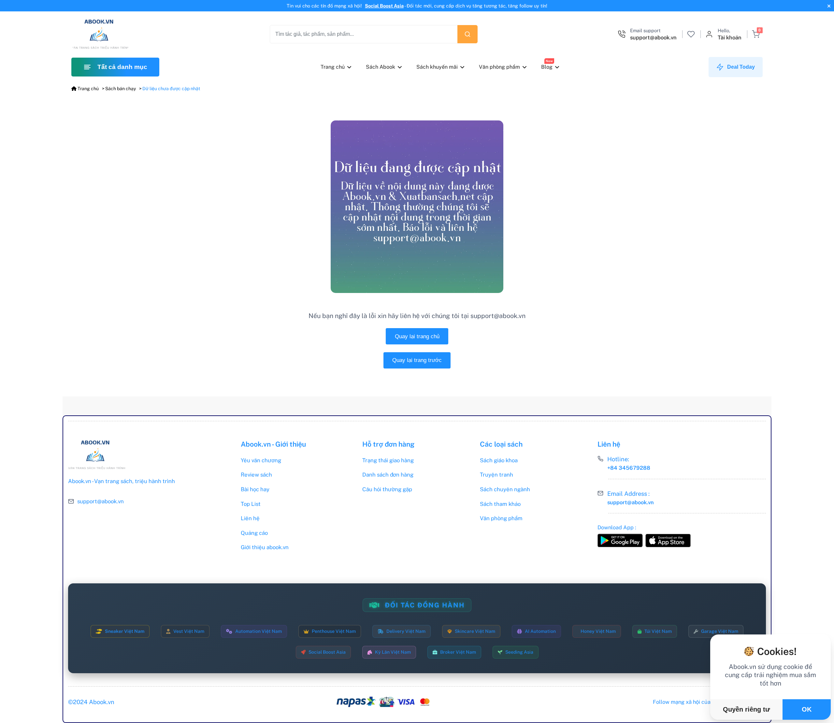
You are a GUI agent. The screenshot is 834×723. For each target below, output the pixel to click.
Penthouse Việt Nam (334, 631)
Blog (546, 67)
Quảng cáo (254, 533)
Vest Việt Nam (188, 631)
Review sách (256, 474)
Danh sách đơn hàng (387, 474)
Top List (251, 504)
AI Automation (540, 631)
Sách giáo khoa (499, 460)
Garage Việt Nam (719, 631)
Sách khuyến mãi (436, 67)
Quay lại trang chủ (417, 336)
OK (807, 709)
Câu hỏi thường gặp (387, 489)
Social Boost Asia (384, 5)
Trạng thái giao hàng (388, 460)
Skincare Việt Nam (475, 631)
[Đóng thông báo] (828, 5)
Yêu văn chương (261, 460)
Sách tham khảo (500, 504)
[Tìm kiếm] (467, 34)
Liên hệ (250, 518)
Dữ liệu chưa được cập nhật (171, 88)
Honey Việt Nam (598, 631)
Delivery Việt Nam (405, 631)
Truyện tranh (496, 474)
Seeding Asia (519, 652)
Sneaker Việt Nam (124, 631)
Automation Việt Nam (258, 631)
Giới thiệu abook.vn (265, 547)
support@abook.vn (100, 501)
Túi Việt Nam (658, 631)
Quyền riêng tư (746, 709)
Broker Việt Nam (458, 652)
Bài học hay (255, 489)
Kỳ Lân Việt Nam (393, 652)
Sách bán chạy (120, 88)
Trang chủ (333, 67)
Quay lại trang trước (417, 360)
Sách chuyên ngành (505, 489)
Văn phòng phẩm (499, 67)
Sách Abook (380, 67)
